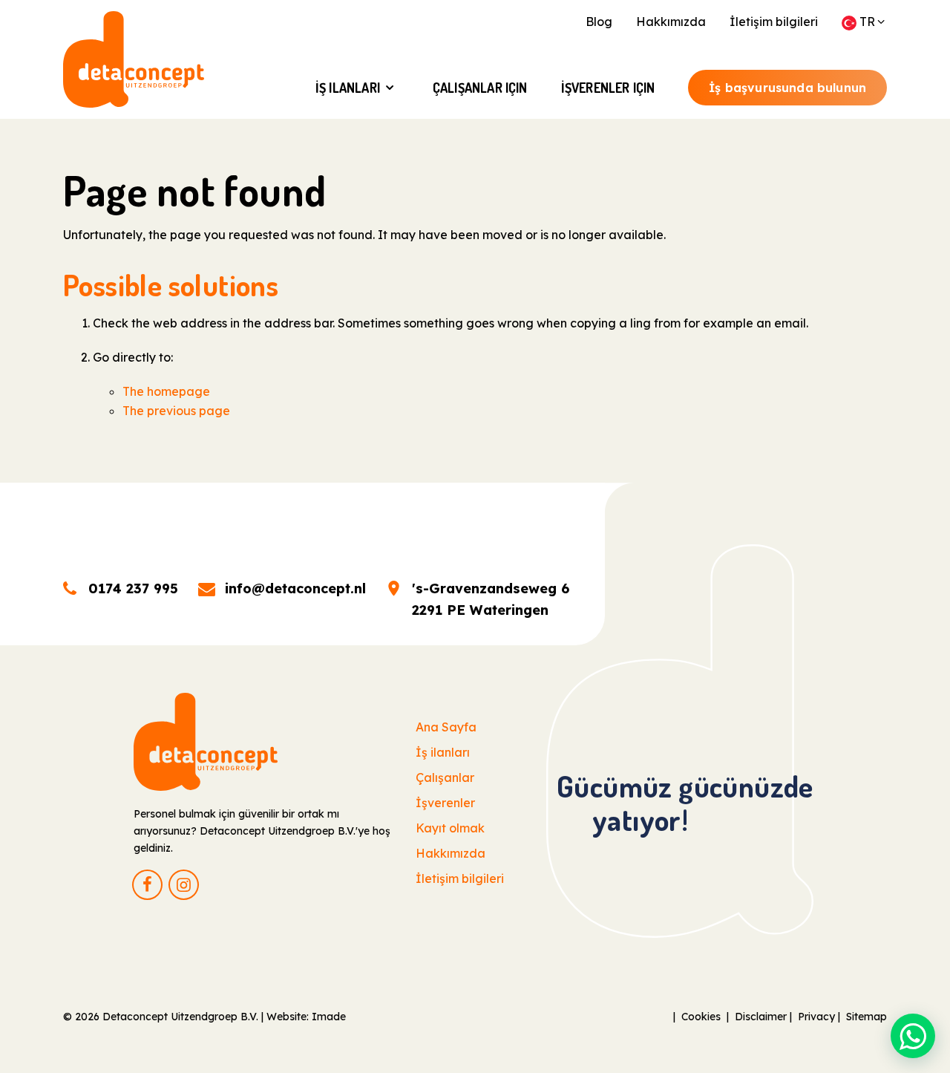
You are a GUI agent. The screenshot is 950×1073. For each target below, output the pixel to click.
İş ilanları (347, 87)
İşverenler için (608, 87)
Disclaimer (761, 1016)
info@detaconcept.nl (295, 588)
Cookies (701, 1016)
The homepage (166, 391)
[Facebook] (147, 884)
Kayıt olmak (450, 828)
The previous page (176, 410)
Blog (599, 21)
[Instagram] (183, 884)
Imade (329, 1016)
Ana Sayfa (446, 727)
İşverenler (445, 802)
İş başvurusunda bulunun (787, 87)
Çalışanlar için (480, 87)
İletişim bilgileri (774, 21)
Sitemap (866, 1016)
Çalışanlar (445, 777)
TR (867, 21)
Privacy (816, 1016)
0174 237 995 (133, 588)
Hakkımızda (671, 21)
